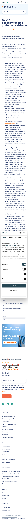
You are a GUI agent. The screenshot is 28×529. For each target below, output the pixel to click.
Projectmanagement (8, 419)
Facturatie (5, 432)
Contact (4, 493)
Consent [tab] (4, 237)
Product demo (6, 446)
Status (4, 498)
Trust (22, 517)
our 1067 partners (11, 245)
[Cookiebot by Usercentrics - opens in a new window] (19, 233)
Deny (14, 294)
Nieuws (4, 457)
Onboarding (5, 451)
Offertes (4, 426)
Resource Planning (7, 429)
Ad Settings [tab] (18, 237)
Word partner (6, 507)
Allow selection (14, 290)
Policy (19, 517)
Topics (4, 316)
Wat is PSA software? (8, 459)
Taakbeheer (5, 421)
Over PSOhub (6, 449)
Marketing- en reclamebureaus (11, 471)
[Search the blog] (23, 12)
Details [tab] (11, 237)
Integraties (5, 434)
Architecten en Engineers (9, 481)
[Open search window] (19, 2)
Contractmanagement (8, 416)
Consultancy (5, 484)
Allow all (14, 285)
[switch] (24, 269)
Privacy (15, 517)
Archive (4, 319)
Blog (3, 454)
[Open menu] (25, 2)
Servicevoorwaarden (7, 517)
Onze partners (6, 510)
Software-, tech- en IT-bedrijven (11, 474)
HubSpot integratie (7, 437)
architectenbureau (10, 123)
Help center (5, 495)
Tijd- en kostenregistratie (9, 424)
